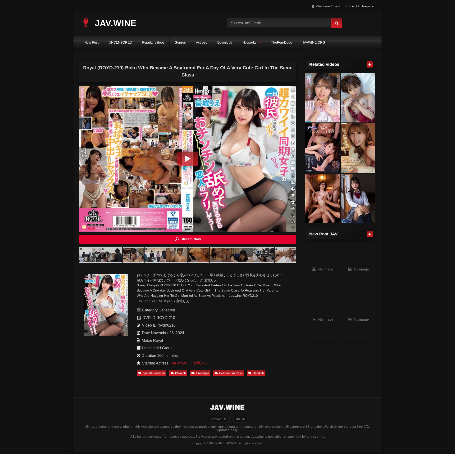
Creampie (202, 373)
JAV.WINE (114, 23)
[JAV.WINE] (227, 408)
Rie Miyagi (179, 363)
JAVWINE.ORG (313, 42)
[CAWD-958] (322, 198)
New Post (91, 42)
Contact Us (218, 419)
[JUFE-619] (358, 198)
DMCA (240, 419)
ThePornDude (281, 42)
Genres (180, 42)
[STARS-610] (358, 98)
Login (350, 6)
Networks (249, 42)
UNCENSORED (120, 42)
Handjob (258, 373)
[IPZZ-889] (322, 98)
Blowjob (180, 373)
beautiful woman (154, 373)
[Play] (187, 159)
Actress (201, 42)
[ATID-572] (322, 148)
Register (368, 6)
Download (224, 42)
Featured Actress (231, 373)
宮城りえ (200, 363)
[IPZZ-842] (358, 148)
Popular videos (153, 42)
